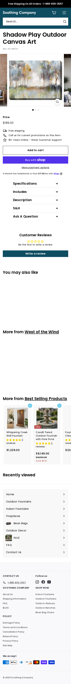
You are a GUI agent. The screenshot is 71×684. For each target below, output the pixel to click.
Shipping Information (14, 598)
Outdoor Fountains (46, 598)
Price (6, 117)
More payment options (35, 167)
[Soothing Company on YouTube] (49, 582)
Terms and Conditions (15, 627)
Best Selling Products (46, 398)
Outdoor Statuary (45, 603)
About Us (8, 594)
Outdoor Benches (45, 607)
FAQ (5, 603)
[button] (14, 440)
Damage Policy (11, 622)
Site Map (8, 645)
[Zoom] (57, 102)
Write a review (35, 254)
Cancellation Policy (13, 631)
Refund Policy (10, 636)
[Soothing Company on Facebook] (43, 582)
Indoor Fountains (45, 594)
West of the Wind (42, 332)
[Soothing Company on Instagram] (37, 582)
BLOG (6, 607)
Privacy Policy (10, 640)
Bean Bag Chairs (45, 612)
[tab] (35, 184)
